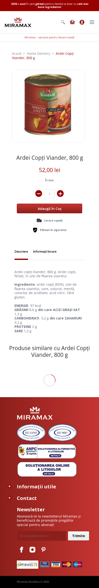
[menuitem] (63, 22)
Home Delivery (38, 53)
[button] (63, 22)
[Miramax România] (18, 22)
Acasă (16, 53)
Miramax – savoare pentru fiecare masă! (49, 37)
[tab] (21, 252)
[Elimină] (38, 193)
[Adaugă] (60, 193)
